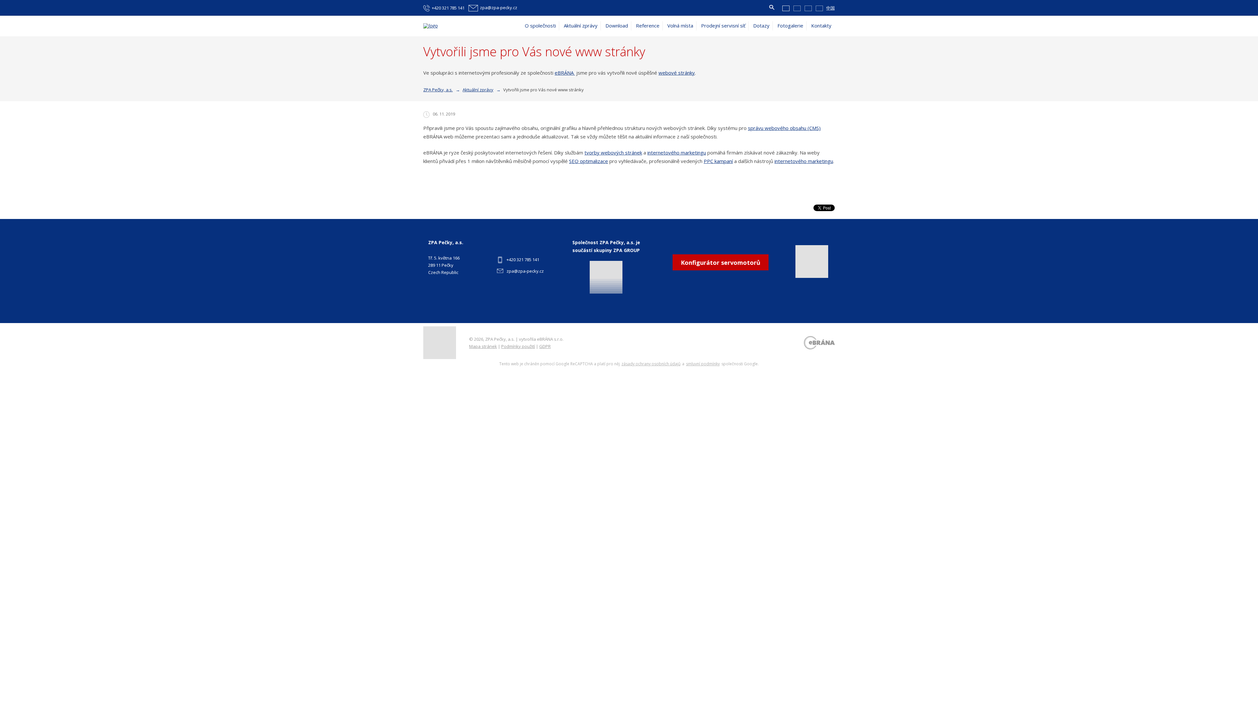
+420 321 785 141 (522, 260)
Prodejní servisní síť (723, 25)
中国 (830, 8)
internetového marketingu (676, 152)
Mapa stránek (483, 346)
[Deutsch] (808, 8)
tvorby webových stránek (613, 152)
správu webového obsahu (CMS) (784, 128)
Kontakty (821, 25)
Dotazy (761, 25)
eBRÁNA (565, 72)
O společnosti (540, 25)
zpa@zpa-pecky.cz (525, 271)
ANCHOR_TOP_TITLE (1242, 673)
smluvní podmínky (703, 364)
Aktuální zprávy (581, 25)
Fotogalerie (790, 25)
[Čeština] (786, 8)
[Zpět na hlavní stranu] (456, 25)
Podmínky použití (518, 346)
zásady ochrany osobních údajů (650, 364)
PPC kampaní (718, 161)
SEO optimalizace (588, 161)
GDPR (545, 346)
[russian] (819, 8)
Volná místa (680, 25)
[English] (797, 8)
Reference (647, 25)
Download (616, 25)
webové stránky (676, 72)
